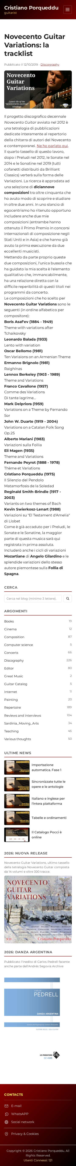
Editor (9, 668)
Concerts (11, 653)
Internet (10, 692)
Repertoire (12, 707)
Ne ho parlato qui (52, 146)
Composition (14, 637)
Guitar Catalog (15, 684)
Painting (11, 700)
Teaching (11, 731)
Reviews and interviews (22, 715)
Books (9, 621)
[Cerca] (68, 598)
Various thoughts (17, 739)
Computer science (18, 645)
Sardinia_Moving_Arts (21, 723)
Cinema (10, 629)
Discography (50, 64)
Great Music (13, 676)
